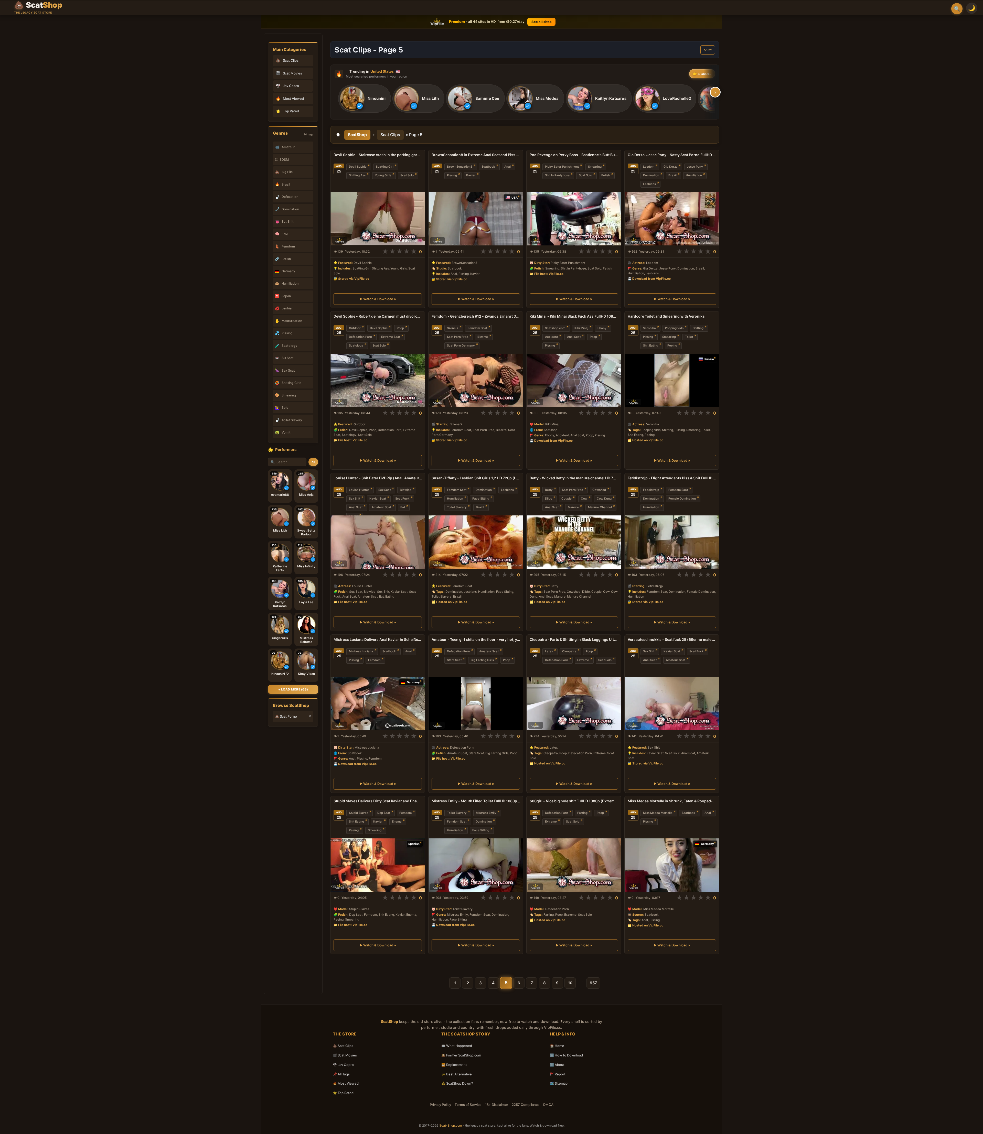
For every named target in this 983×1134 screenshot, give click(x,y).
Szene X (452, 328)
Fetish (605, 175)
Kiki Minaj (581, 328)
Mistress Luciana (361, 651)
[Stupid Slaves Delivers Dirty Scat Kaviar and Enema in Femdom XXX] (377, 865)
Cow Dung (604, 498)
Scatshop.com (555, 328)
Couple (566, 498)
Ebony (601, 328)
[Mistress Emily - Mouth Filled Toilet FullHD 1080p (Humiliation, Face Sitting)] (476, 865)
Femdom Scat (477, 328)
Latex (549, 651)
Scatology (356, 345)
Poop (400, 328)
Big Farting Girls (482, 660)
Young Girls (383, 175)
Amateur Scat (381, 507)
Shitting (698, 328)
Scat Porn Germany (461, 345)
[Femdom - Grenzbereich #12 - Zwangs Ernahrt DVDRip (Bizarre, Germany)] (476, 380)
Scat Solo (407, 175)
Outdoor (355, 328)
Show (708, 50)
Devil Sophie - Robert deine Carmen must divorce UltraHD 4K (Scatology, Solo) (378, 316)
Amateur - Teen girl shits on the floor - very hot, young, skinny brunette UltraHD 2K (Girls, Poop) (476, 639)
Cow (584, 498)
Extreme (583, 660)
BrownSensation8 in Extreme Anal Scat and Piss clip (476, 155)
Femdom (374, 660)
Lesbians (649, 184)
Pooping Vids (674, 328)
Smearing (595, 166)
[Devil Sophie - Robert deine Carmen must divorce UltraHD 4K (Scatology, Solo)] (377, 380)
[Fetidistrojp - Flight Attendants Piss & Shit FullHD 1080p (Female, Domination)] (672, 542)
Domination (651, 175)
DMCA (548, 1105)
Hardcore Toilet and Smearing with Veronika (666, 316)
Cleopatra (569, 651)
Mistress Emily (486, 813)
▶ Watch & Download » (377, 299)
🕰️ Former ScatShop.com (461, 1055)
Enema (397, 821)
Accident (551, 337)
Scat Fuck (402, 498)
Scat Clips (390, 134)
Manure (573, 507)
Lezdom (648, 166)
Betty (549, 490)
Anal (507, 166)
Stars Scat (454, 660)
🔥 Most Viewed (346, 1083)
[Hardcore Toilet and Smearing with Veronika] (672, 380)
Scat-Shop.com (450, 1125)
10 (570, 982)
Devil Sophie (358, 166)
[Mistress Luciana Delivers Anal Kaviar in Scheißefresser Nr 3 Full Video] (377, 703)
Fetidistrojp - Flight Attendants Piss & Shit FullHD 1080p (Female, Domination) (672, 478)
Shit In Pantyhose (557, 175)
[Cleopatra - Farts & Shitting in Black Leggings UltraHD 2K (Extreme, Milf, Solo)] (574, 703)
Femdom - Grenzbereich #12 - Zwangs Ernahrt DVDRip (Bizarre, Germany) (476, 316)
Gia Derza (671, 166)
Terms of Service (468, 1105)
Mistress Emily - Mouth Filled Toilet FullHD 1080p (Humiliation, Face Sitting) (476, 801)
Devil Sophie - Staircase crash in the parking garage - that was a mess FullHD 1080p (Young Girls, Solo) (378, 155)
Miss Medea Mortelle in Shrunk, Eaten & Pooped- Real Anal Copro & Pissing (672, 801)
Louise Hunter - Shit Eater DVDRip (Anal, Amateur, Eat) (378, 478)
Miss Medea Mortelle (657, 813)
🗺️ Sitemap (559, 1083)
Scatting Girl (384, 166)
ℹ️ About (557, 1065)
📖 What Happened (456, 1046)
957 (593, 982)
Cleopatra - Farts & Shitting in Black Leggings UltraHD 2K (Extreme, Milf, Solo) (574, 639)
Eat (402, 507)
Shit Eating (650, 345)
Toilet (689, 337)
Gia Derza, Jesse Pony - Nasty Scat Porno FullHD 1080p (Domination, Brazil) (672, 155)
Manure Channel (600, 507)
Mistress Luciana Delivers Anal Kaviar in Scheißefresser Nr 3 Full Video (378, 639)
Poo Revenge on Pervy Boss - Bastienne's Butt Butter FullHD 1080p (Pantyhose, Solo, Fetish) (574, 155)
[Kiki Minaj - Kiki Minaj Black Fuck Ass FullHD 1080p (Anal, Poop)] (574, 380)
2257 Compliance (526, 1105)
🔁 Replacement (454, 1065)
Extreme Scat (390, 337)
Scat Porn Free (457, 337)
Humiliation (694, 175)
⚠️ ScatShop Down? (457, 1083)
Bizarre (482, 337)
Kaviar (471, 175)
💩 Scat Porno (286, 716)
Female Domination (682, 498)
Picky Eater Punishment (562, 166)
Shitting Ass (357, 175)
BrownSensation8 (459, 166)
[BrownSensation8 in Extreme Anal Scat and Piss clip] (476, 218)
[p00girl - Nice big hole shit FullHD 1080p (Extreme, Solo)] (574, 865)
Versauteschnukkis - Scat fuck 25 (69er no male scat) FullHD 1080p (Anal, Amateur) (672, 639)
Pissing (452, 175)
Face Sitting (480, 498)
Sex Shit (354, 498)
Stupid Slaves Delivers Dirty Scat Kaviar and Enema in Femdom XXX (378, 801)
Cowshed (599, 490)
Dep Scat (383, 813)
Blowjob (405, 490)
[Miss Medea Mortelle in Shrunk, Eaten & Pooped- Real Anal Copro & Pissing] (672, 865)
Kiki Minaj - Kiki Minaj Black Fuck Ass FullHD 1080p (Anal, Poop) (574, 316)
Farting (582, 813)
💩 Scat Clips (343, 1046)
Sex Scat (384, 490)
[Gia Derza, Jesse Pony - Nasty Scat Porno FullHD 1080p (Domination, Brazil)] (672, 218)
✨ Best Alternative (456, 1074)
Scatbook (488, 166)
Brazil (672, 175)
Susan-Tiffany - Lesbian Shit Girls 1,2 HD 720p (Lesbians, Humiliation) (476, 478)
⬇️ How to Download (566, 1055)
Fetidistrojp (651, 490)
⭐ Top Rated (343, 1093)
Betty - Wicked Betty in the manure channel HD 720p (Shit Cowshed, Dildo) (574, 478)
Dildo (548, 498)
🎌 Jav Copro (343, 1065)
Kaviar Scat (377, 498)
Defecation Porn (360, 337)
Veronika (649, 328)
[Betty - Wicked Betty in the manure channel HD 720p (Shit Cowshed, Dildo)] (574, 542)
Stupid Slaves (358, 813)
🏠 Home (557, 1046)
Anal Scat (574, 337)
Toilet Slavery (457, 507)
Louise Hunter (359, 490)
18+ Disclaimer (496, 1105)
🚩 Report (557, 1074)
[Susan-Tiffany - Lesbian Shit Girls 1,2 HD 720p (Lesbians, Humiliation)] (476, 542)
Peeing (672, 345)
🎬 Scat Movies (345, 1055)
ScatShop (357, 134)
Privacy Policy (440, 1105)
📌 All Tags (341, 1074)
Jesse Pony (695, 166)
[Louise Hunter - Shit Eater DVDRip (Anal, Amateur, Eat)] (377, 542)
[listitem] (364, 99)
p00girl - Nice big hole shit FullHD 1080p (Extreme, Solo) (574, 801)
